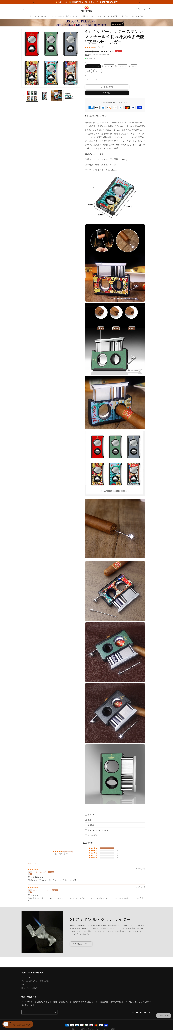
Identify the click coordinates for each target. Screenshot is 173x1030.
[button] (23, 9)
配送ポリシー (75, 1029)
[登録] (55, 1012)
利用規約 (113, 1029)
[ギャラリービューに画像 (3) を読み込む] (57, 95)
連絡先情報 (84, 1029)
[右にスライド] (78, 96)
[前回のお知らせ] (33, 2)
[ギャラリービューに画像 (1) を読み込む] (32, 95)
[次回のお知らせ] (139, 2)
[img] (33, 869)
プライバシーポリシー (103, 1029)
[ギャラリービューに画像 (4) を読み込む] (69, 95)
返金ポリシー (91, 1029)
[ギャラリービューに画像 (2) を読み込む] (44, 95)
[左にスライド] (23, 96)
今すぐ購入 (107, 93)
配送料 (87, 54)
